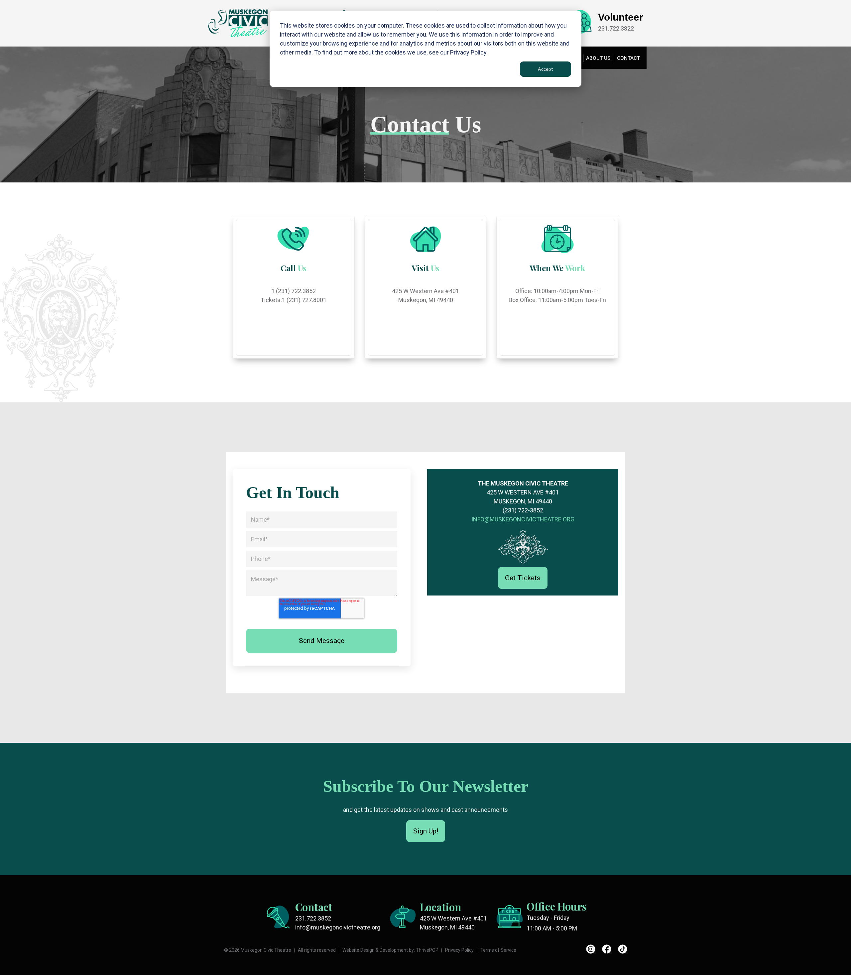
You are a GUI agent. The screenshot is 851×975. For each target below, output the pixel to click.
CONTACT (628, 58)
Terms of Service (498, 950)
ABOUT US (598, 58)
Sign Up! (425, 831)
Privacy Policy (459, 950)
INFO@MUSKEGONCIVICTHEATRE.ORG (522, 519)
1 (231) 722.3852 (293, 290)
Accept (545, 69)
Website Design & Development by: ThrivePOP (390, 950)
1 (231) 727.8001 (304, 299)
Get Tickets (523, 578)
